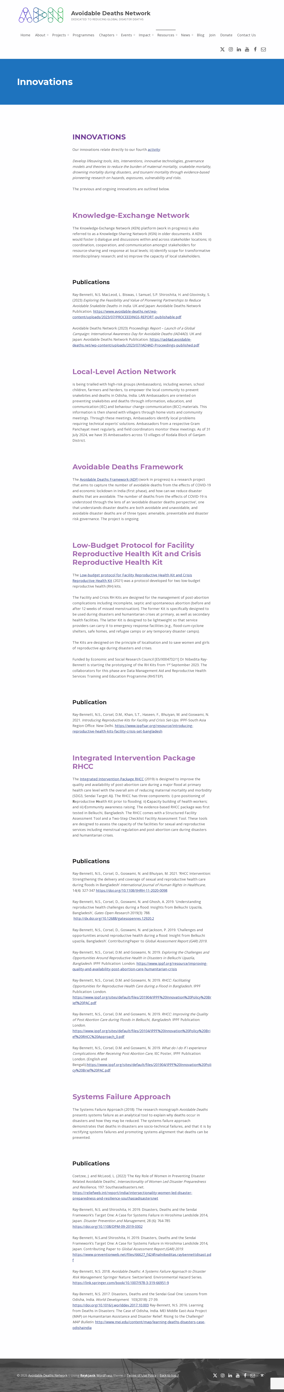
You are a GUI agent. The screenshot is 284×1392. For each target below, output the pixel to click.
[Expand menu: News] (192, 35)
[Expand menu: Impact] (153, 35)
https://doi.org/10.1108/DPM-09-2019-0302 (107, 1226)
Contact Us (246, 35)
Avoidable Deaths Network (111, 13)
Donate (226, 35)
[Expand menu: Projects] (68, 35)
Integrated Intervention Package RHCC (112, 779)
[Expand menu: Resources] (177, 35)
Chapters (106, 35)
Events (126, 35)
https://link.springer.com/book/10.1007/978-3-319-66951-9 (120, 1282)
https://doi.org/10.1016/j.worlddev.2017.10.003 (110, 1305)
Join (212, 35)
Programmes (83, 35)
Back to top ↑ (169, 1375)
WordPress (104, 1375)
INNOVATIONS (99, 136)
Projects (59, 35)
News (185, 35)
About (40, 35)
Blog (200, 35)
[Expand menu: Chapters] (117, 35)
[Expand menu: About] (48, 35)
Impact (145, 35)
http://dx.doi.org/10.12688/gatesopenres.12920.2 (113, 918)
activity (154, 149)
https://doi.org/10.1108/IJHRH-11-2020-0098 (131, 890)
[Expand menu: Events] (134, 35)
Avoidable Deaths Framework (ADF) (109, 479)
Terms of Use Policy (141, 1375)
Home (25, 35)
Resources (165, 35)
